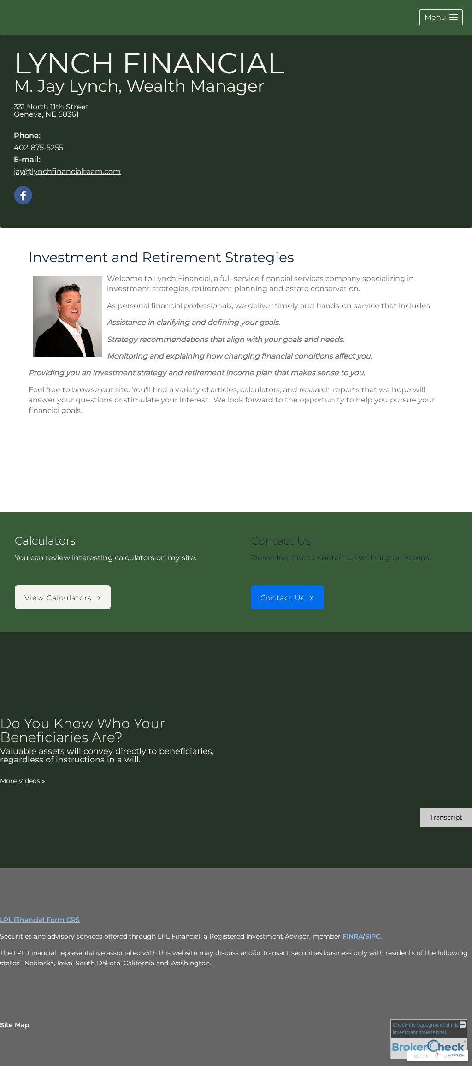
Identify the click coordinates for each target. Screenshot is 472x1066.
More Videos (22, 781)
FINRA (352, 936)
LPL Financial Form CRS (40, 920)
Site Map (15, 1025)
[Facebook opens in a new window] (23, 196)
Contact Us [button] (282, 597)
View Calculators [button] (58, 597)
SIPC (372, 936)
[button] (441, 17)
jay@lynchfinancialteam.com (67, 171)
